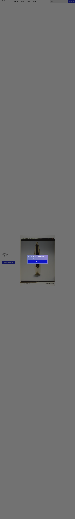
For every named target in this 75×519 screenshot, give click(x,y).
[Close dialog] (46, 256)
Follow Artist (37, 261)
